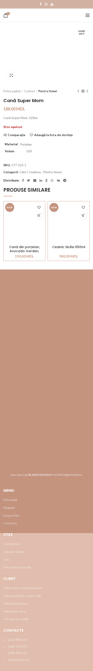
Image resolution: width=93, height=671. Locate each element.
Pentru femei (47, 91)
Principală (10, 500)
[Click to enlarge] (11, 75)
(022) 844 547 (17, 640)
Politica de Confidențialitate (22, 588)
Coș (6, 559)
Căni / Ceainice (30, 172)
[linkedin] (41, 180)
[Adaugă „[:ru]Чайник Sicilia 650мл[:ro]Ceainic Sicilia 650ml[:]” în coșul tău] (83, 215)
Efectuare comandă (17, 567)
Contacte (10, 523)
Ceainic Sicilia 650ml (68, 247)
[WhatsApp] (52, 180)
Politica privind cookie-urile (22, 596)
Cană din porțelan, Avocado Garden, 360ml (24, 249)
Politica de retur (14, 611)
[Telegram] (65, 180)
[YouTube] (52, 4)
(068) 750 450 (17, 646)
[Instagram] (46, 4)
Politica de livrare (15, 603)
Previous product (78, 91)
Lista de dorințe (14, 552)
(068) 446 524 (17, 653)
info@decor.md (18, 660)
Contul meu (11, 544)
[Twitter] (29, 180)
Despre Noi (11, 515)
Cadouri (29, 91)
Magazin (9, 507)
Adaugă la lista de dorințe (53, 135)
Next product (87, 91)
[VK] (58, 180)
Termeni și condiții (16, 619)
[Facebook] (40, 4)
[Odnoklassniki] (46, 180)
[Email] (35, 180)
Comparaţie (16, 135)
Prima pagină (12, 91)
